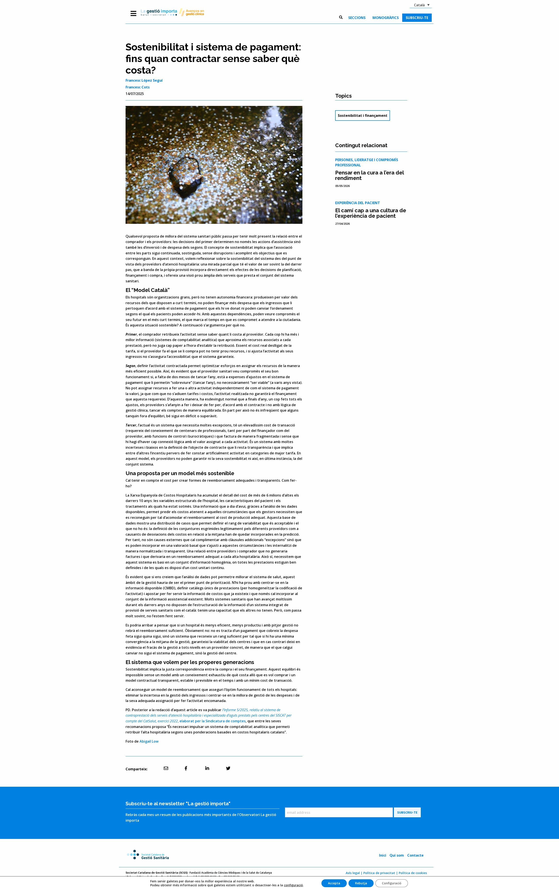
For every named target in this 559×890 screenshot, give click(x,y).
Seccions (357, 17)
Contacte (415, 855)
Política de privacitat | (380, 873)
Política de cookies (413, 873)
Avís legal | (354, 873)
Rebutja (361, 883)
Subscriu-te (417, 17)
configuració (293, 885)
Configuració (391, 883)
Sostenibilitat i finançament (362, 115)
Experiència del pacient (357, 202)
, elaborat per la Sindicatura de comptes (209, 715)
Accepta (334, 883)
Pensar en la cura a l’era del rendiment (369, 175)
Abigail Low (149, 741)
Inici (382, 855)
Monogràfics (386, 17)
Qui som (397, 855)
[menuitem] (357, 18)
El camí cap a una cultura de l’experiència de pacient (370, 213)
